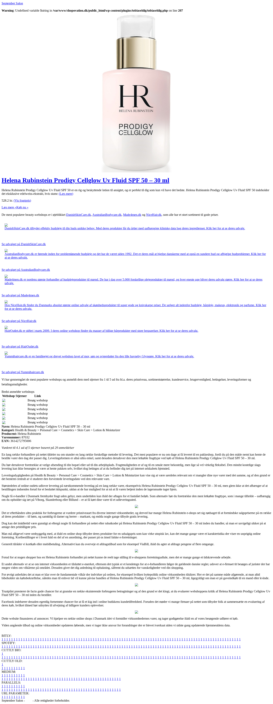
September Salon (12, 3)
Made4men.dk (132, 214)
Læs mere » (9, 207)
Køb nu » (22, 207)
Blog (29, 700)
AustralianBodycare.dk (107, 214)
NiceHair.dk (153, 214)
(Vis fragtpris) (22, 200)
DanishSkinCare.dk (78, 214)
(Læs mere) (66, 193)
